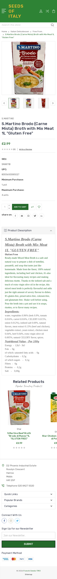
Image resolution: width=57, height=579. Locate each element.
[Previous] (4, 103)
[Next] (53, 103)
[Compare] (47, 12)
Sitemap (28, 574)
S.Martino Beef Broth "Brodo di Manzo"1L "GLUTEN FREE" (19, 436)
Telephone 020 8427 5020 (20, 485)
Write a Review (25, 149)
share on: (7, 214)
